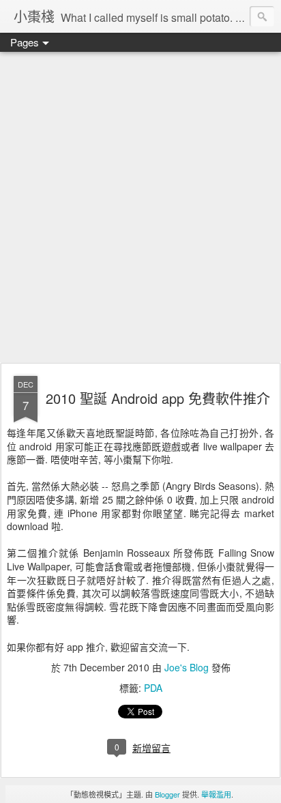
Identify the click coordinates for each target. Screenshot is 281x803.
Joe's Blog (186, 667)
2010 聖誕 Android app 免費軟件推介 (158, 398)
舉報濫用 (216, 794)
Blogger (167, 794)
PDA (153, 688)
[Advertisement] (140, 208)
